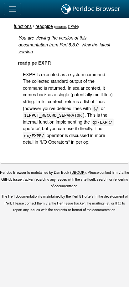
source (60, 26)
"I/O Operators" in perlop (63, 141)
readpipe (44, 26)
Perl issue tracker (71, 202)
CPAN (73, 26)
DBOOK (78, 172)
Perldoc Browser (95, 8)
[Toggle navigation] (12, 9)
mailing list (100, 202)
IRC (118, 202)
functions (23, 26)
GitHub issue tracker (17, 179)
